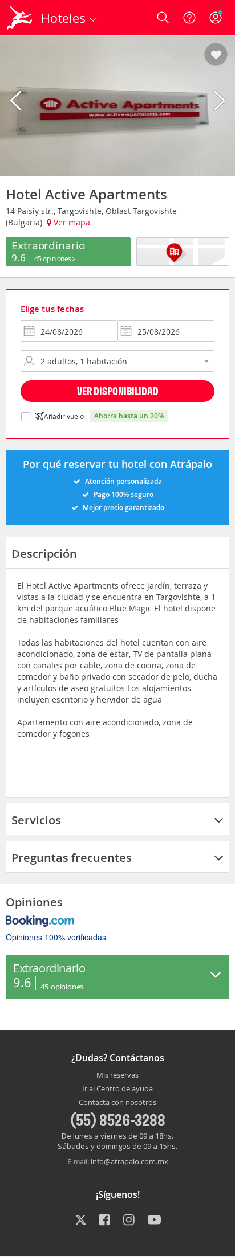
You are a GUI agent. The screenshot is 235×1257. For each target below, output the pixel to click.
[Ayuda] (189, 17)
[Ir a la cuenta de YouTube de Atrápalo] (154, 1220)
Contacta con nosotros (117, 1102)
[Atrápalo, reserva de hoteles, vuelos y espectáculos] (19, 17)
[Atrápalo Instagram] (129, 1220)
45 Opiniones (53, 258)
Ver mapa (70, 222)
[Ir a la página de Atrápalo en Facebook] (105, 1220)
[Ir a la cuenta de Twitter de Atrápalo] (80, 1220)
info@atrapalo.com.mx (129, 1161)
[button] (216, 55)
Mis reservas (117, 1075)
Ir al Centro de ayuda (117, 1089)
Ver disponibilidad (118, 391)
